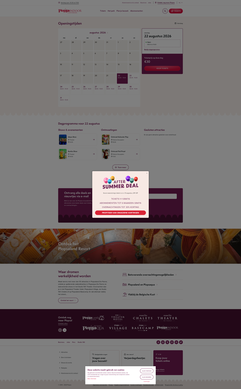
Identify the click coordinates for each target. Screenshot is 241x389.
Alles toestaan (146, 371)
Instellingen (147, 381)
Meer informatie (92, 379)
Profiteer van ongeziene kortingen (120, 212)
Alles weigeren (146, 377)
